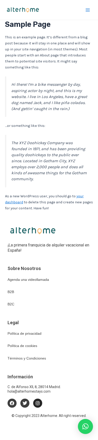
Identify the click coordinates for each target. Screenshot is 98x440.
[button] (85, 426)
